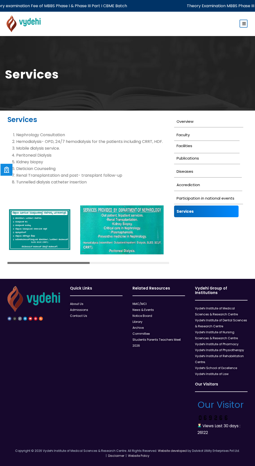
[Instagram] (15, 319)
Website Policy (138, 456)
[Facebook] (9, 319)
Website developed (172, 451)
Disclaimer (115, 456)
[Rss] (41, 319)
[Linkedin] (25, 319)
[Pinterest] (36, 319)
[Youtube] (30, 319)
